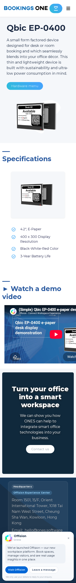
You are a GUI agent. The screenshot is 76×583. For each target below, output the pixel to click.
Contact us (40, 449)
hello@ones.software (44, 530)
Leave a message (44, 569)
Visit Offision (16, 569)
